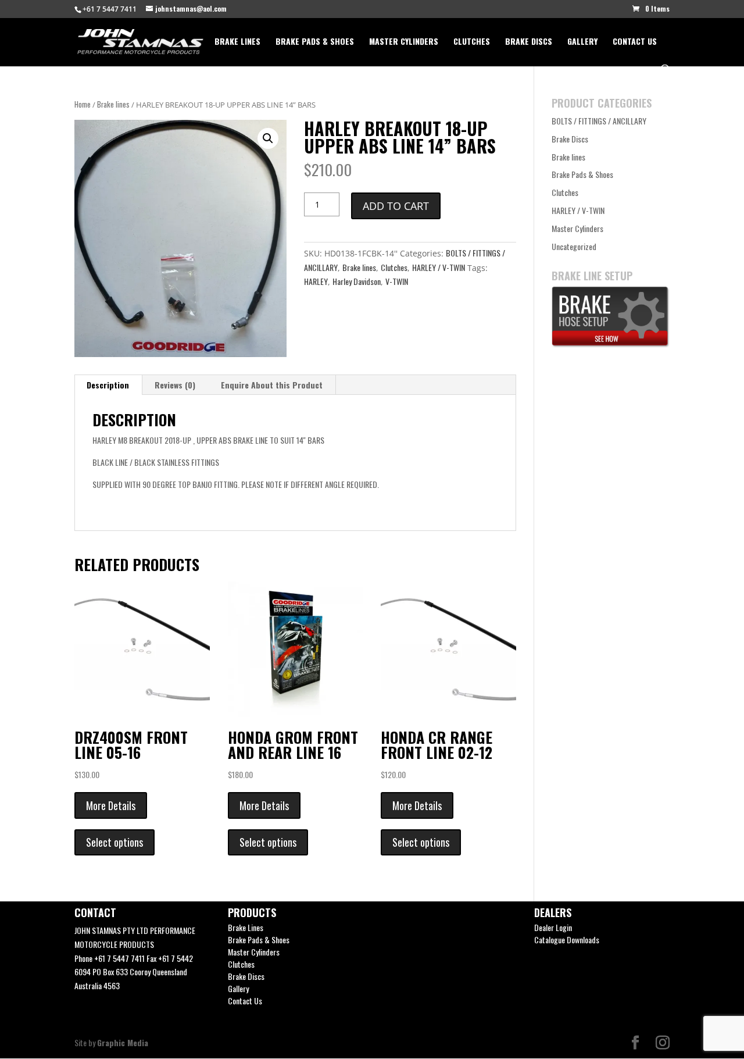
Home (82, 104)
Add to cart (396, 206)
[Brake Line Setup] (611, 344)
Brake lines (113, 104)
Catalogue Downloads (566, 939)
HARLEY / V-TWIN (438, 267)
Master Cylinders (403, 42)
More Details (110, 805)
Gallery (582, 42)
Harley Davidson (356, 281)
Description (108, 385)
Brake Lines (237, 42)
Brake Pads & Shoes (315, 42)
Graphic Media (122, 1042)
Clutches (471, 42)
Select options (114, 842)
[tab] (108, 385)
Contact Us (635, 42)
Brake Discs (528, 42)
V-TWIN (396, 281)
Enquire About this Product (272, 385)
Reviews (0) (175, 385)
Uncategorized (574, 246)
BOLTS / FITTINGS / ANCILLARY (599, 121)
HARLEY (316, 281)
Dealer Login (553, 927)
